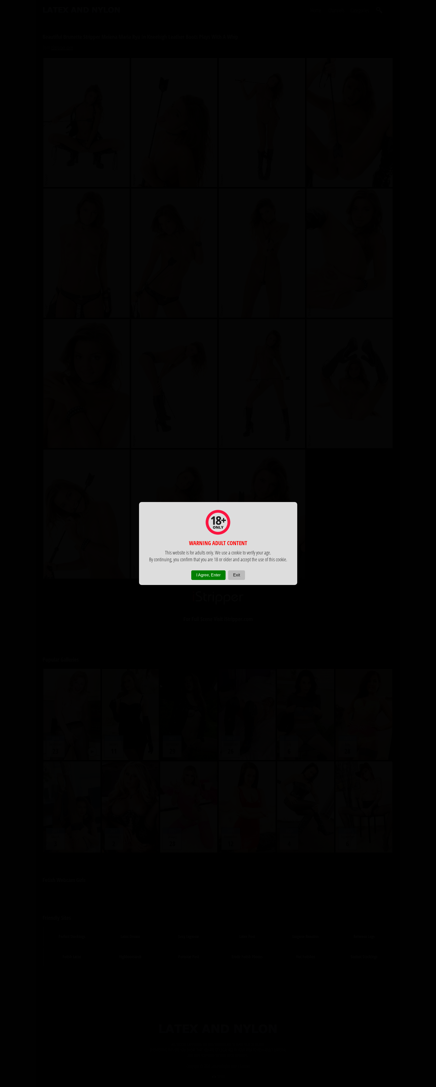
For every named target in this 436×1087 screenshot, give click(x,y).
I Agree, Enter (208, 575)
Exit (236, 575)
